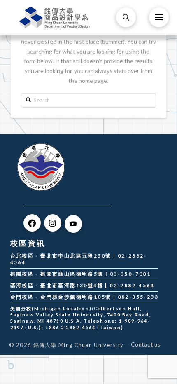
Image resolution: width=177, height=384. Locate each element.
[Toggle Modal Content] (126, 17)
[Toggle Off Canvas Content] (159, 17)
